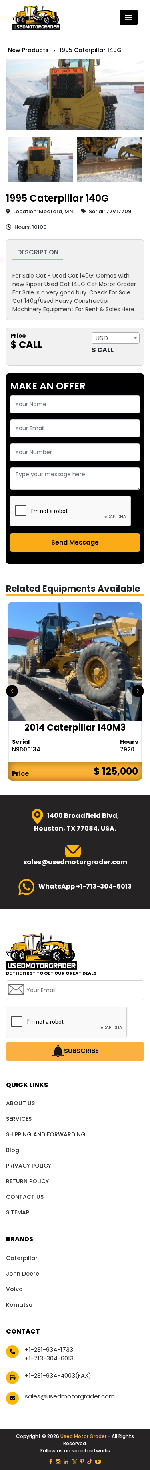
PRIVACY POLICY (28, 1166)
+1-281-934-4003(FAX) (58, 1375)
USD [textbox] (101, 338)
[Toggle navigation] (129, 17)
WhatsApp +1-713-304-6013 (85, 886)
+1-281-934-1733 (49, 1349)
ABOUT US (20, 1103)
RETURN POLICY (27, 1181)
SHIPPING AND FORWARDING (46, 1134)
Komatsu (19, 1305)
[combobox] (116, 338)
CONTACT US (25, 1197)
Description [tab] (37, 252)
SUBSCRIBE (81, 1051)
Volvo (14, 1289)
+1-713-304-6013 (49, 1358)
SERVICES (19, 1119)
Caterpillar (22, 1258)
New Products (28, 50)
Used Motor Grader (84, 1436)
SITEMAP (17, 1212)
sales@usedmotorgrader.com (70, 1396)
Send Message (75, 542)
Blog (12, 1150)
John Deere (22, 1274)
